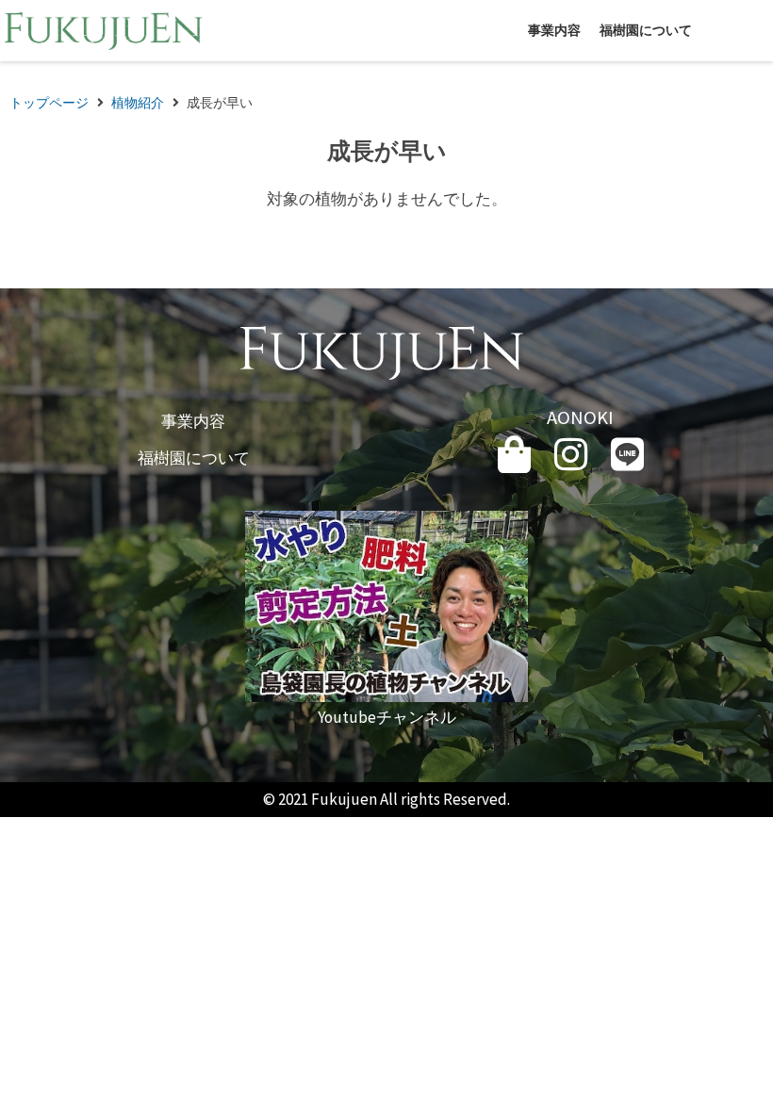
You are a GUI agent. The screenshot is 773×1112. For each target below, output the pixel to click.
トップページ (49, 102)
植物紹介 (137, 102)
